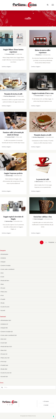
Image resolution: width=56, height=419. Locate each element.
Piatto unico (4, 292)
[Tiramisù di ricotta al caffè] (13, 82)
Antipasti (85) (4, 328)
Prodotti (3, 299)
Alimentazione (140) (6, 320)
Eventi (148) (4, 343)
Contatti (46, 405)
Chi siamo (46, 401)
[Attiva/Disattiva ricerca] (47, 5)
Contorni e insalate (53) (7, 332)
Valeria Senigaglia (38, 219)
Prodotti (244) (4, 365)
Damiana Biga (9, 176)
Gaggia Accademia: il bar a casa (40, 81)
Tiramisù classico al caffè (40, 122)
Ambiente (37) (4, 324)
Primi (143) (3, 362)
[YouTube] (12, 404)
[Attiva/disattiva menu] (52, 5)
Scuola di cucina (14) (6, 373)
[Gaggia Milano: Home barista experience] (13, 38)
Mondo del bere (5, 281)
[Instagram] (9, 404)
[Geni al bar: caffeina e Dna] (42, 205)
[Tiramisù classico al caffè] (42, 122)
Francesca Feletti (10, 54)
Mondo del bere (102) (6, 347)
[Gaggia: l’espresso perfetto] (13, 161)
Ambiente (3, 258)
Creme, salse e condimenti (7, 269)
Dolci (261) (3, 339)
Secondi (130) (4, 377)
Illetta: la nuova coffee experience (40, 38)
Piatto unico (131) (5, 358)
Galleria (15, 38)
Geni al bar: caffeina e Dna (40, 205)
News (2, 284)
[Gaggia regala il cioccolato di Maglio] (13, 205)
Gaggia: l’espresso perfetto (11, 161)
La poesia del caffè (40, 164)
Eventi (2, 277)
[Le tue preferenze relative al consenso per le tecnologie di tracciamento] (53, 416)
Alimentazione (4, 254)
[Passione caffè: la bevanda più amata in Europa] (13, 120)
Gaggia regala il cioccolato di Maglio (11, 205)
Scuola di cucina (5, 307)
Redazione (38, 55)
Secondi (3, 310)
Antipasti (3, 262)
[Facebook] (7, 404)
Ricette (2, 303)
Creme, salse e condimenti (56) (9, 335)
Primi (2, 296)
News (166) (3, 350)
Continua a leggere (6, 67)
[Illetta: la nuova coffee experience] (42, 38)
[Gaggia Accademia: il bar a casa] (42, 81)
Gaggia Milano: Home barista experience (11, 38)
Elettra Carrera (39, 182)
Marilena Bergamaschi (9, 96)
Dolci (2, 273)
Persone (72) (4, 354)
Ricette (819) (4, 369)
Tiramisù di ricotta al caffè (11, 81)
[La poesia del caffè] (42, 164)
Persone (3, 288)
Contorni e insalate (5, 266)
